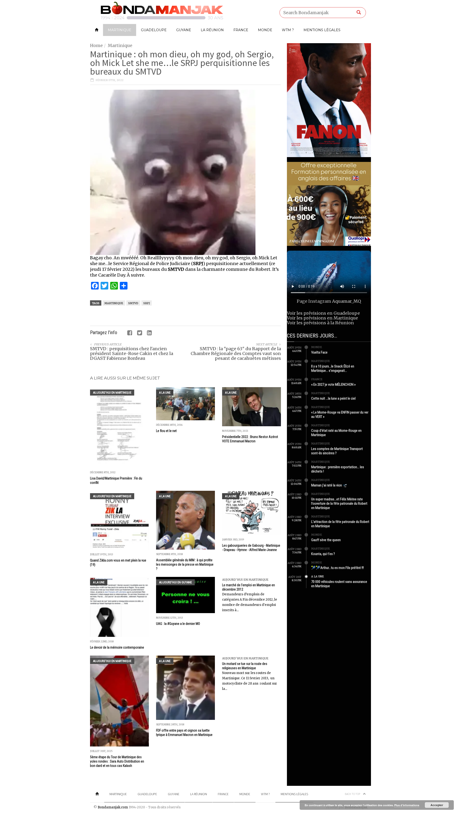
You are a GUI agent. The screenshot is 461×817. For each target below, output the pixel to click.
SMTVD (133, 303)
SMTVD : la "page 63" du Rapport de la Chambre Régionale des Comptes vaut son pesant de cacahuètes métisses (236, 353)
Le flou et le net (166, 431)
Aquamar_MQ (346, 301)
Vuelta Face (319, 352)
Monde (265, 30)
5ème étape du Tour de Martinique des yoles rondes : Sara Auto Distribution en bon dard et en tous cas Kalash (117, 761)
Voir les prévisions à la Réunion (320, 323)
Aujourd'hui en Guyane (175, 582)
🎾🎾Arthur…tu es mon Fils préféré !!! (337, 568)
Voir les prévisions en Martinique (322, 318)
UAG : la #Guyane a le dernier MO (178, 624)
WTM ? (288, 30)
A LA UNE (164, 392)
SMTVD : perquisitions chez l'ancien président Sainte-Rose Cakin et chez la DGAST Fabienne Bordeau (131, 353)
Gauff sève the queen (326, 540)
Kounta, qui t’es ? (323, 554)
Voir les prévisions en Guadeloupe (323, 313)
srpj (146, 303)
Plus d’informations (406, 805)
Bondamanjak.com (113, 807)
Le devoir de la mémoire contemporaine (117, 647)
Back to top (353, 794)
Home (96, 45)
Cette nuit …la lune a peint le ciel (333, 398)
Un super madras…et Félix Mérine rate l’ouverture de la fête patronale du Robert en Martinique (339, 503)
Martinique (119, 30)
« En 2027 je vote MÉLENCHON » (333, 384)
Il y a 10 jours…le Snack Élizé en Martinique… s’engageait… (332, 368)
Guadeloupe (154, 30)
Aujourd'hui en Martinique (112, 392)
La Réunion (212, 30)
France (240, 30)
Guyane (183, 30)
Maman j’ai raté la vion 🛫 (329, 485)
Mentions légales (321, 30)
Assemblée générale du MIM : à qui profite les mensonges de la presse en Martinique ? (184, 564)
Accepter (437, 805)
